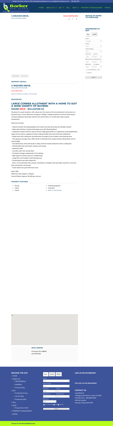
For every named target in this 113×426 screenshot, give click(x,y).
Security (89, 72)
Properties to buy (21, 393)
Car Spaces (96, 64)
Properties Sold (20, 399)
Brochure (24, 76)
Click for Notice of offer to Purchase (24, 94)
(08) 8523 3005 (91, 398)
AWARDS (18, 384)
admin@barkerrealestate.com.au (42, 1)
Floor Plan (15, 76)
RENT (74, 8)
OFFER (107, 8)
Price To (95, 54)
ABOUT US (50, 8)
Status (87, 38)
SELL (68, 8)
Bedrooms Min (89, 59)
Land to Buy (19, 396)
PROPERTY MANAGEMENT (91, 8)
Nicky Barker (37, 348)
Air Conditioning (91, 69)
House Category (89, 48)
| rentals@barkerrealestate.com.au (60, 1)
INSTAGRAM (91, 383)
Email (33, 357)
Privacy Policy (20, 387)
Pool (99, 69)
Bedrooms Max (97, 59)
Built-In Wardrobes (55, 190)
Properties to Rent (21, 408)
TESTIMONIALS (20, 381)
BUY (60, 8)
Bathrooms (88, 64)
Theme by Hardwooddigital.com (23, 423)
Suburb (87, 43)
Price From (88, 54)
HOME (41, 8)
